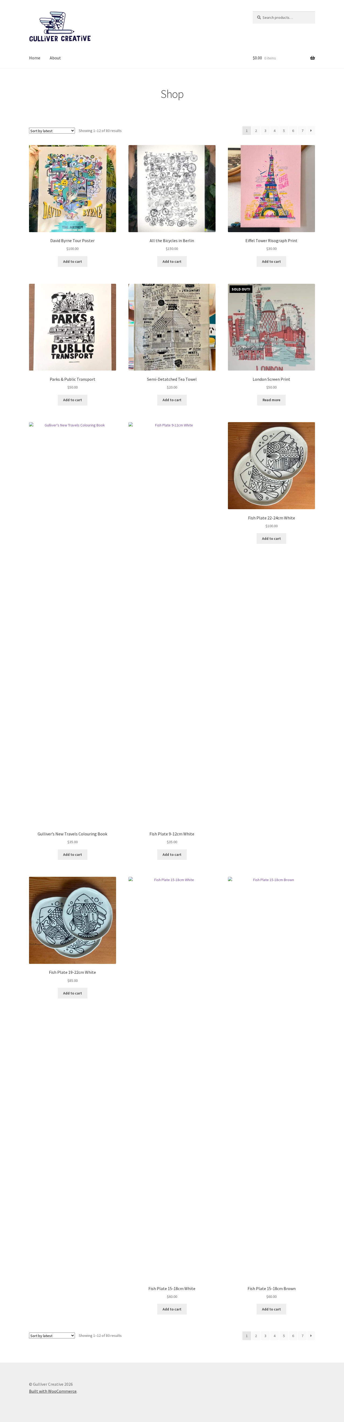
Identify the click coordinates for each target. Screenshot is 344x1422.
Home (34, 57)
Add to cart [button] (72, 261)
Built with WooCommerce (53, 1391)
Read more (271, 399)
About (55, 57)
